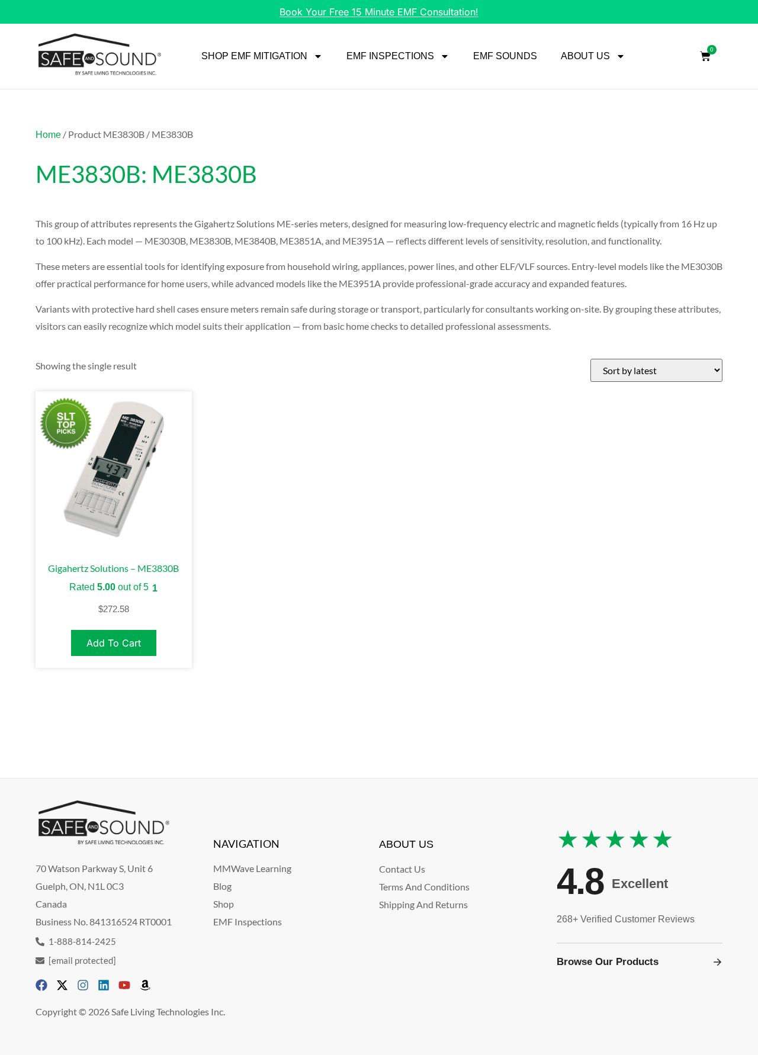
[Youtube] (124, 985)
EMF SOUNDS (505, 56)
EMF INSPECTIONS (390, 56)
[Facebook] (41, 985)
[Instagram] (83, 985)
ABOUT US (585, 56)
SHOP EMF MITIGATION (254, 56)
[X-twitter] (62, 985)
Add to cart (113, 643)
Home (48, 135)
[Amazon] (145, 985)
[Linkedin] (104, 985)
